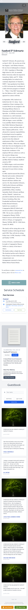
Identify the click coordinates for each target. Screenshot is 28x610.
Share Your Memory (9, 377)
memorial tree (19, 270)
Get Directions (8, 310)
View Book (7, 355)
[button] (14, 417)
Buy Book (15, 355)
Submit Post (14, 402)
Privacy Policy (10, 603)
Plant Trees (19, 310)
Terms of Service (18, 603)
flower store (18, 272)
